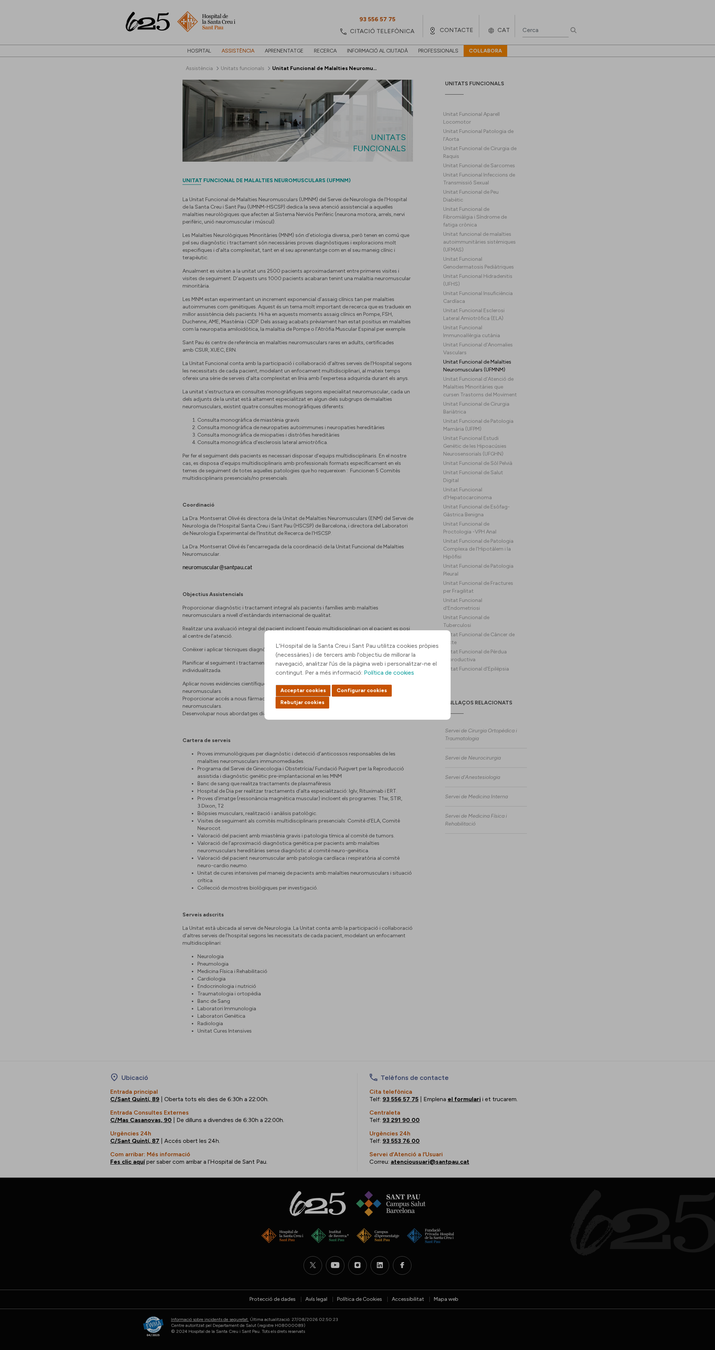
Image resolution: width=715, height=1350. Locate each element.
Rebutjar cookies (302, 702)
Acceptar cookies (303, 690)
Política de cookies (389, 672)
